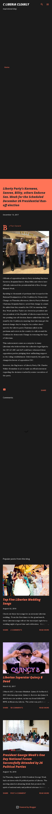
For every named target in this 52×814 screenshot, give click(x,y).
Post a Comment (18, 793)
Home (6, 67)
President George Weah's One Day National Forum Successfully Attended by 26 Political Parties (24, 761)
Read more (44, 630)
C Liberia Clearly (16, 4)
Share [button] (43, 390)
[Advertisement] (26, 38)
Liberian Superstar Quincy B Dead (22, 679)
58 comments (16, 707)
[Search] (41, 4)
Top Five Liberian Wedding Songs (22, 601)
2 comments (16, 630)
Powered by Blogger (27, 807)
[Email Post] (4, 390)
